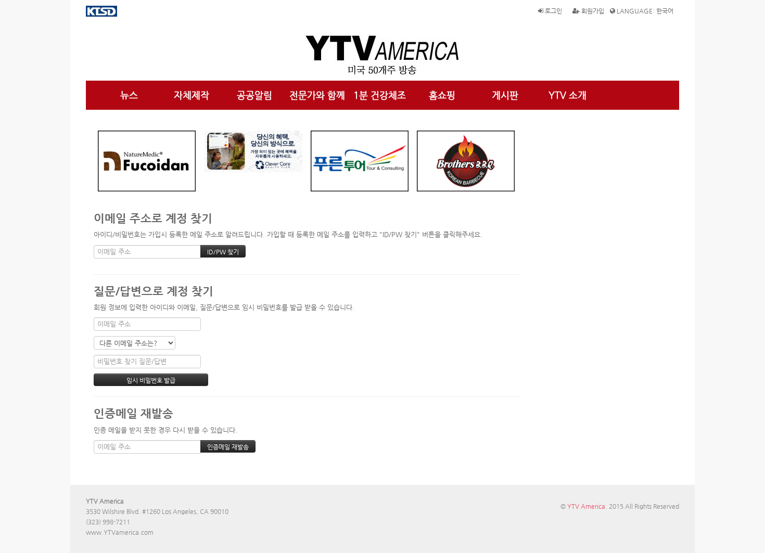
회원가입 (592, 11)
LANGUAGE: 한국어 (644, 11)
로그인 (552, 11)
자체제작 (191, 94)
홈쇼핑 (442, 94)
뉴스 (129, 94)
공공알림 (254, 94)
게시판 (505, 94)
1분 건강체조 (379, 94)
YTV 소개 (567, 94)
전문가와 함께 (317, 94)
